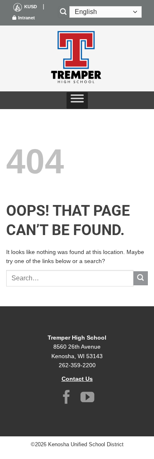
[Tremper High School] (77, 58)
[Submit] (140, 278)
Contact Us (77, 378)
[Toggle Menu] (77, 100)
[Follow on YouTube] (87, 398)
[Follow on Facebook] (67, 398)
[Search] (63, 12)
